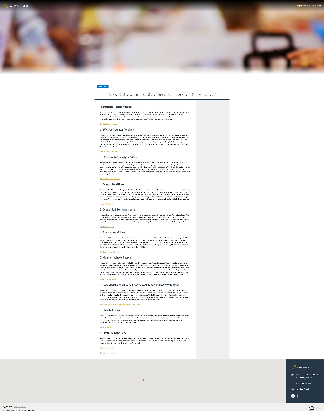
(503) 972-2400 (303, 383)
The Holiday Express (107, 227)
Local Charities (103, 86)
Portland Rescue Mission (108, 124)
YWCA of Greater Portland (109, 151)
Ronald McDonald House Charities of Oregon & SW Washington (121, 304)
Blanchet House (105, 327)
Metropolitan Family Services (110, 179)
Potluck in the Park (106, 348)
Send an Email (302, 389)
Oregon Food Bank (106, 204)
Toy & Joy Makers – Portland (109, 252)
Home (311, 6)
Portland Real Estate (20, 407)
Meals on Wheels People (108, 279)
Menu (319, 6)
